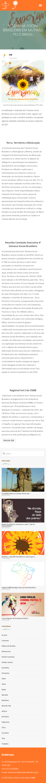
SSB (10, 55)
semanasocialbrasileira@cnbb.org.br (23, 772)
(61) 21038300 (12, 769)
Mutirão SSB (9, 440)
